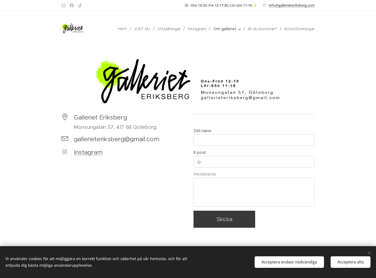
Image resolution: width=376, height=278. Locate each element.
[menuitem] (124, 29)
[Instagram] (63, 5)
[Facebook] (71, 5)
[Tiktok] (80, 5)
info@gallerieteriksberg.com (292, 5)
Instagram (88, 152)
